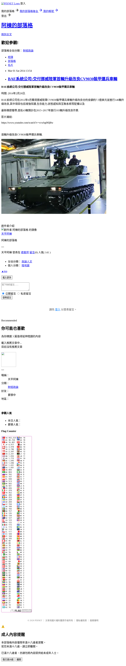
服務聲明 (94, 620)
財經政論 (28, 50)
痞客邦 (25, 252)
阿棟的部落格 (17, 25)
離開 (19, 659)
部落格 (12, 61)
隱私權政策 (81, 620)
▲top (4, 271)
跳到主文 (6, 34)
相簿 (10, 57)
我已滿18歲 (8, 659)
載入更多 (7, 277)
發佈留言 (7, 297)
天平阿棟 (6, 233)
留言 (32, 252)
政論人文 (27, 261)
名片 (10, 65)
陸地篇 (26, 265)
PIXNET (38, 620)
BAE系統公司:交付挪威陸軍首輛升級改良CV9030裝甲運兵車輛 (62, 79)
